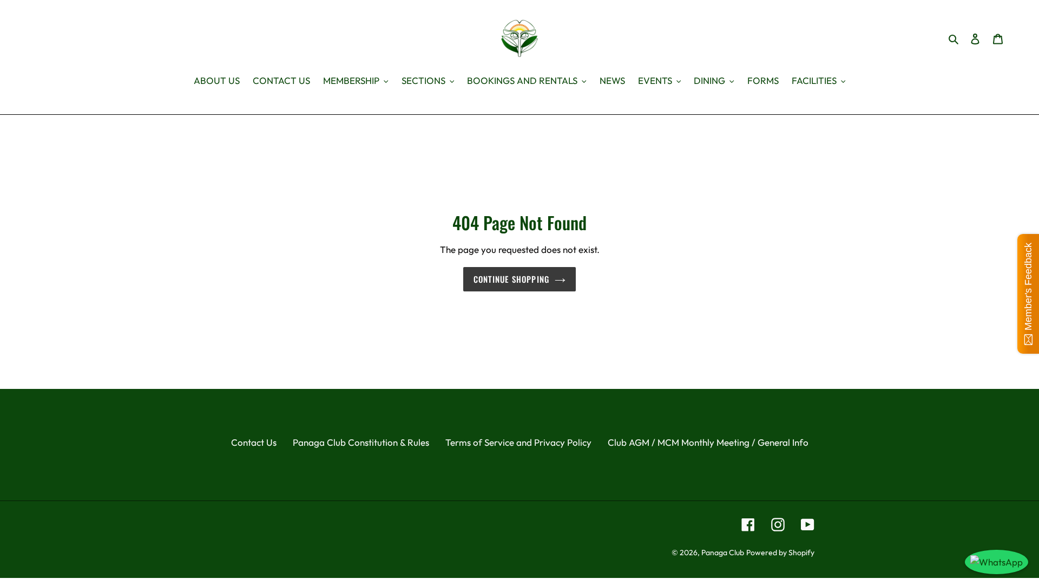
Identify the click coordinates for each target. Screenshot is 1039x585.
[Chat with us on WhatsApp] (996, 562)
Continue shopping (511, 279)
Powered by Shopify (780, 552)
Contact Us (254, 442)
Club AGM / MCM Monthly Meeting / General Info (708, 442)
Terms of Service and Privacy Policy (518, 442)
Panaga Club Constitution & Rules (361, 442)
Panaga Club (722, 552)
